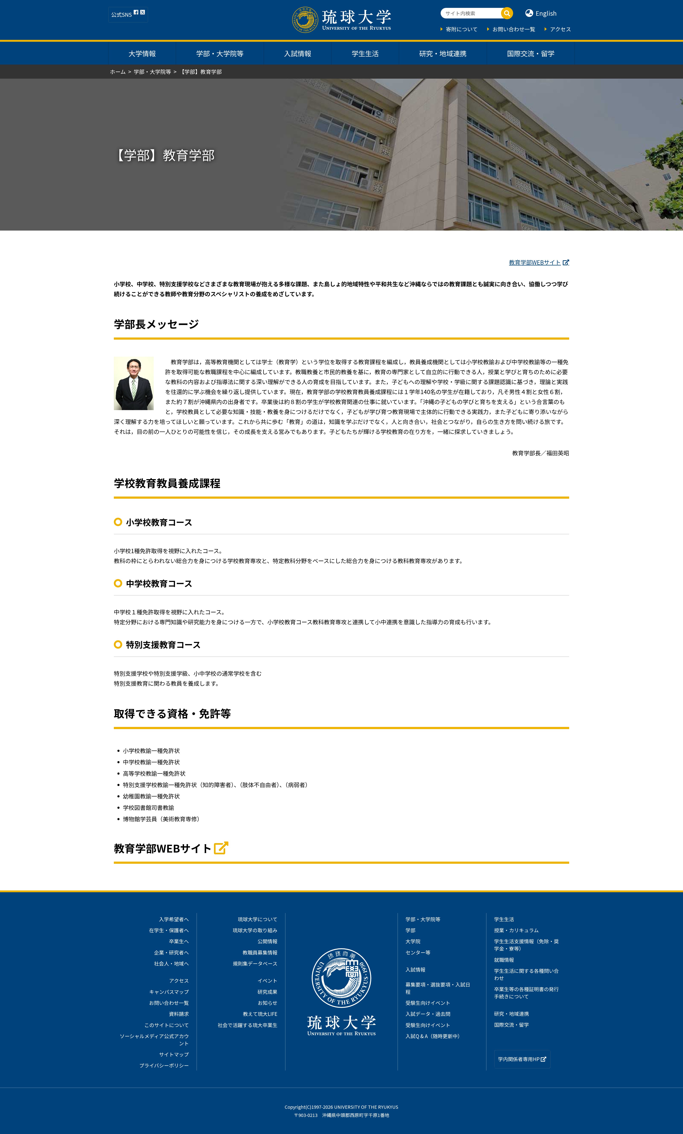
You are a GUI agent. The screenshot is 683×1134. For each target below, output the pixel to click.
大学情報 (142, 53)
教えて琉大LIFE (260, 1013)
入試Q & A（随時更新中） (434, 1036)
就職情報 (504, 959)
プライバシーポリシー (164, 1065)
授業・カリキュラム (516, 930)
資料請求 (179, 1013)
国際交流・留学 (530, 53)
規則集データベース (255, 963)
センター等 (418, 952)
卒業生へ (179, 941)
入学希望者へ (174, 919)
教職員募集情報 (260, 952)
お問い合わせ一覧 (514, 29)
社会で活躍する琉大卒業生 (247, 1024)
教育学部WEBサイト (535, 262)
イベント (267, 980)
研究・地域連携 (443, 53)
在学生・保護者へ (169, 930)
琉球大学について (257, 919)
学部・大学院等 (219, 53)
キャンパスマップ (169, 991)
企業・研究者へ (171, 952)
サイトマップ (174, 1054)
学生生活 (365, 53)
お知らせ (267, 1002)
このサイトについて (166, 1024)
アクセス (560, 29)
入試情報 (297, 53)
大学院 (413, 941)
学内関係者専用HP (519, 1058)
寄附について (462, 29)
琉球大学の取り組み (255, 930)
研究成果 (267, 991)
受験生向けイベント (428, 1002)
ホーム (118, 71)
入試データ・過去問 (428, 1013)
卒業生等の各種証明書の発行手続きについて (526, 992)
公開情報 (267, 941)
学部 (410, 930)
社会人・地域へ (171, 963)
